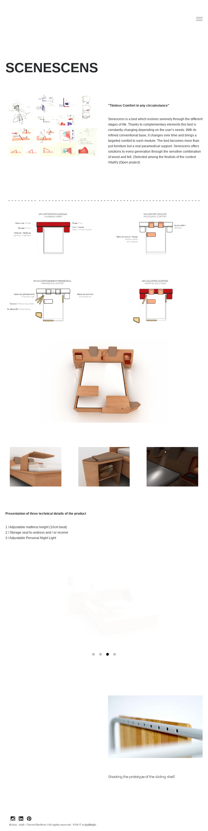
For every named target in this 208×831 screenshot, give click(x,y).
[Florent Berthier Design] (21, 18)
